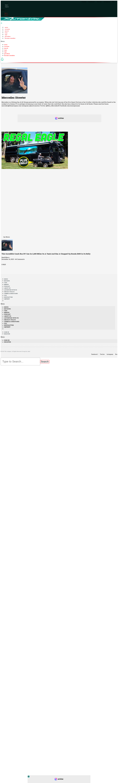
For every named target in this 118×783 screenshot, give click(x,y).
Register (7, 6)
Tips (6, 34)
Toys (6, 33)
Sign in (6, 5)
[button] (59, 10)
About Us (7, 288)
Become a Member (10, 38)
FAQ (5, 295)
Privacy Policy (9, 291)
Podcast (7, 286)
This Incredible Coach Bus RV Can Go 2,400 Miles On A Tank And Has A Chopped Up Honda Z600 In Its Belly (46, 254)
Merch (7, 31)
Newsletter (8, 297)
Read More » (6, 257)
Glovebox (7, 36)
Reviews (7, 29)
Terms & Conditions (11, 293)
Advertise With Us (10, 290)
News (6, 27)
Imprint (7, 299)
